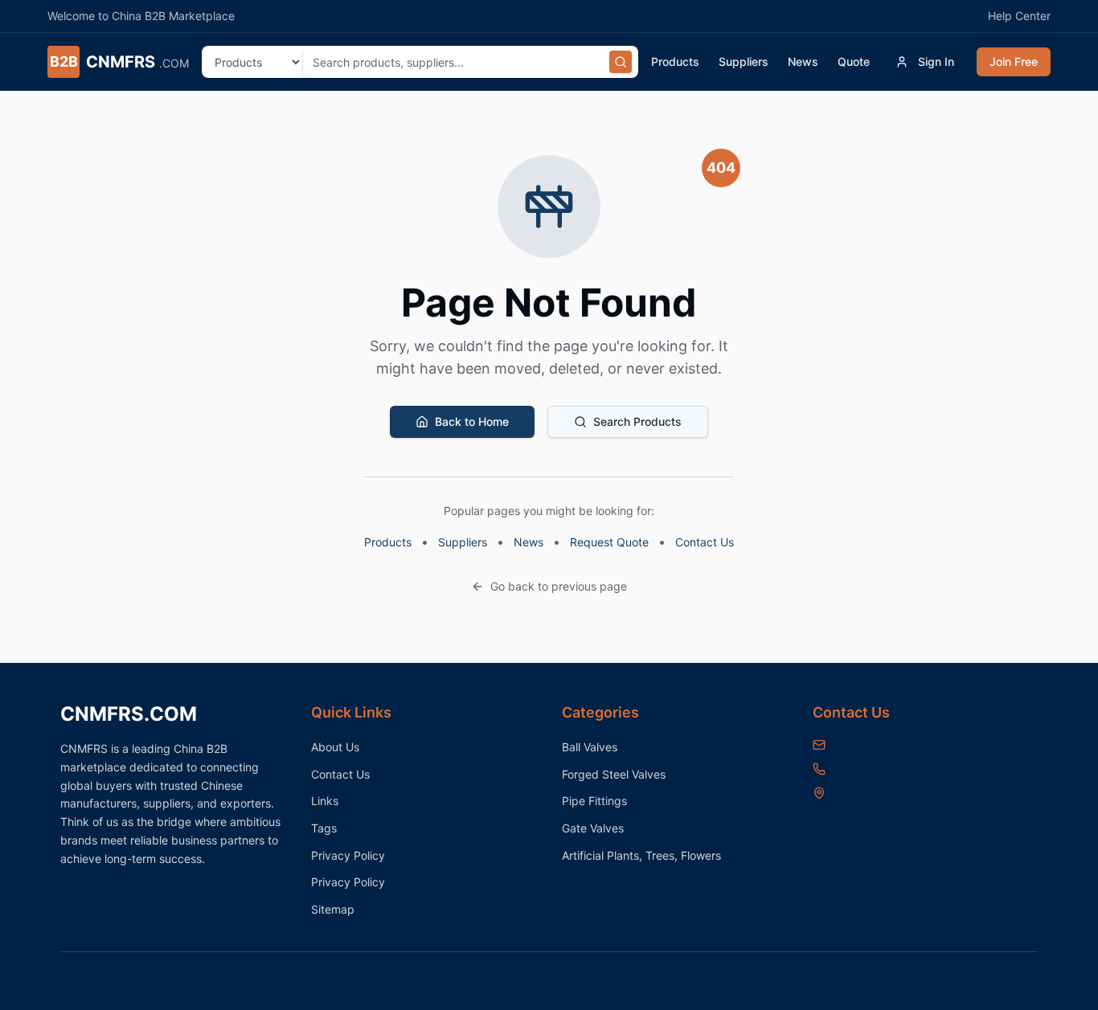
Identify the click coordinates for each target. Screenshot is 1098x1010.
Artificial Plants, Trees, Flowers (641, 855)
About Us (335, 747)
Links (324, 801)
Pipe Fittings (594, 801)
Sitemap (332, 909)
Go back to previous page (558, 586)
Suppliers (743, 61)
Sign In (936, 61)
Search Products (637, 421)
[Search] (620, 62)
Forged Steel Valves (614, 774)
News (803, 61)
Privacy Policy (348, 855)
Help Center (1019, 15)
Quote (854, 61)
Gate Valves (593, 828)
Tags (324, 828)
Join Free (1013, 61)
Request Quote (609, 542)
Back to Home (472, 421)
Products (675, 61)
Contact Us (704, 542)
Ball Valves (589, 747)
